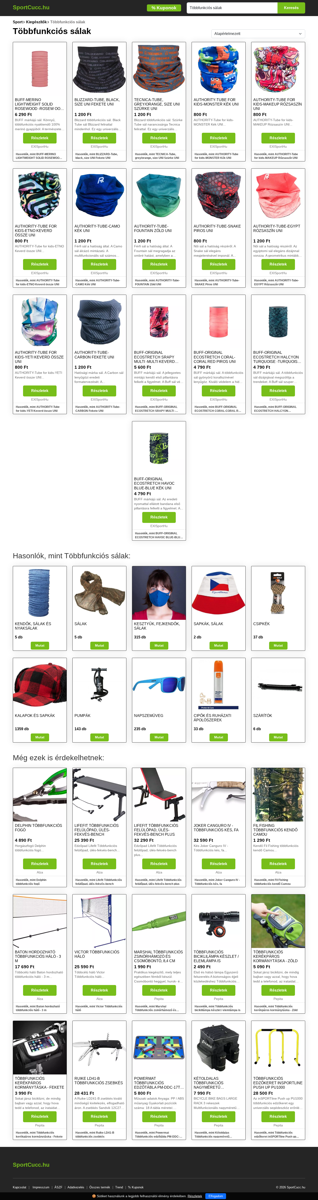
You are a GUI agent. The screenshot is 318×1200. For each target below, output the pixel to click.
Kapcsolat (19, 1187)
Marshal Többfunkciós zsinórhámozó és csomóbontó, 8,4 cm (158, 956)
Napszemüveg (148, 716)
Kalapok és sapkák (35, 716)
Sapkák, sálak (208, 624)
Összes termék (99, 1187)
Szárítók (262, 716)
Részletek (39, 138)
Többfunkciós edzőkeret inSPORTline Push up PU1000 (278, 1083)
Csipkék (261, 624)
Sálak (80, 624)
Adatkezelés (76, 1187)
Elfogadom (216, 1196)
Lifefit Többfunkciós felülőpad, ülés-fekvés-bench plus (156, 830)
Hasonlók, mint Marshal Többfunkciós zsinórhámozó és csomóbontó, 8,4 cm (155, 1010)
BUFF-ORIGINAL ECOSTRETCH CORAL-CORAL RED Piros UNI (215, 357)
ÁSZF (58, 1187)
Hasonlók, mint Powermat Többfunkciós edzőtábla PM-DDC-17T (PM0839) (157, 1136)
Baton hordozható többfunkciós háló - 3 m (38, 956)
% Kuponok (136, 1187)
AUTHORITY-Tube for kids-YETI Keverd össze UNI (39, 357)
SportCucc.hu (31, 7)
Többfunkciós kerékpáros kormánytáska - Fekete (39, 1083)
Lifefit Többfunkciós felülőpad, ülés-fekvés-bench (96, 830)
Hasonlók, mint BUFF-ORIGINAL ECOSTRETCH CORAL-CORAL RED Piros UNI (218, 410)
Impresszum (41, 1187)
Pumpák (82, 716)
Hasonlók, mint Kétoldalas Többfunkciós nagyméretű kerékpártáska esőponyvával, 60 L (217, 1136)
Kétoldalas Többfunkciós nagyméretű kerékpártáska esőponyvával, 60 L (213, 1087)
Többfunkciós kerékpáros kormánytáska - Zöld (275, 956)
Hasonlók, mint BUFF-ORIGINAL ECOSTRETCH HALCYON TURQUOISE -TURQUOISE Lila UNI (277, 410)
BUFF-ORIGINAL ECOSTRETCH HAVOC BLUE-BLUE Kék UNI (154, 483)
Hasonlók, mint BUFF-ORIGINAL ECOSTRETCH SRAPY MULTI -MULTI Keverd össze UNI (156, 410)
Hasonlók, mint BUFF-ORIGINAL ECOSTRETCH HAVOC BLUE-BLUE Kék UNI (158, 537)
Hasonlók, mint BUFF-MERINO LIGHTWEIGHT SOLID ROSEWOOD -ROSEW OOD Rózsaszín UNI (39, 158)
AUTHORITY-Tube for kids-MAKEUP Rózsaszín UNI (277, 104)
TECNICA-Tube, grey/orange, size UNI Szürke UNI (157, 104)
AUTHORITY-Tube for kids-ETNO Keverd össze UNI (36, 230)
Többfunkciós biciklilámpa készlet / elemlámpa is (216, 956)
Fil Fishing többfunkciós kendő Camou (275, 830)
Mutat (39, 645)
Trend (119, 1187)
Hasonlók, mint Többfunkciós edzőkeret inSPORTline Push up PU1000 (275, 1136)
